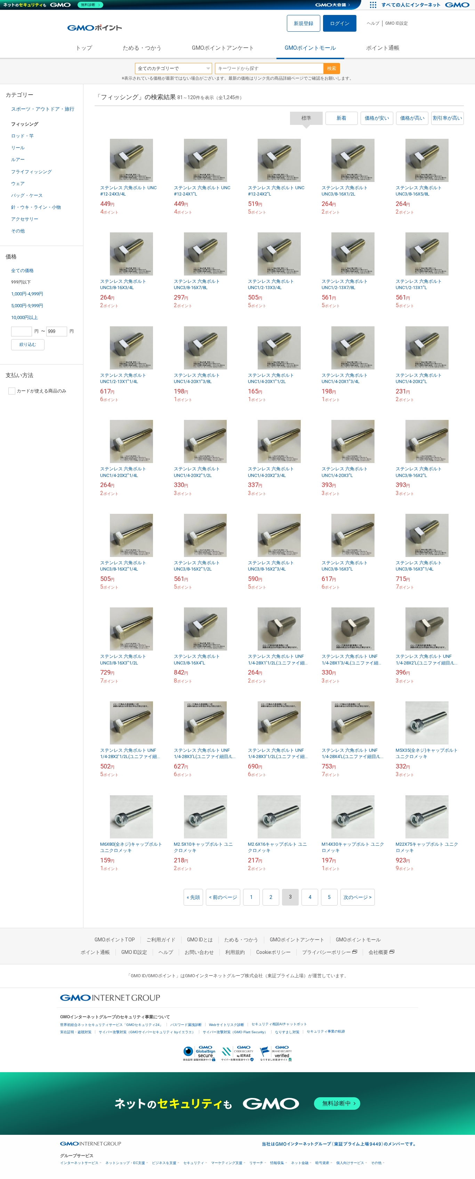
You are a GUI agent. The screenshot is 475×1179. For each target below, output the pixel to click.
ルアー (18, 159)
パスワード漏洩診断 (186, 1025)
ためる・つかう (142, 48)
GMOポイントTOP (115, 939)
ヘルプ (373, 23)
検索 (331, 68)
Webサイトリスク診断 (226, 1025)
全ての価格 (22, 270)
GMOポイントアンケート (223, 48)
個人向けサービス (350, 1163)
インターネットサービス (79, 1163)
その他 (18, 230)
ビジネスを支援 (164, 1163)
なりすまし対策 (287, 1032)
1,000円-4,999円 (27, 293)
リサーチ (256, 1163)
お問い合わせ (199, 952)
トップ (83, 48)
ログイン (339, 23)
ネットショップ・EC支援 (125, 1163)
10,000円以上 (24, 317)
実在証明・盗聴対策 (75, 1032)
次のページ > (358, 897)
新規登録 (303, 23)
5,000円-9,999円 (27, 305)
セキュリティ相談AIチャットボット (279, 1024)
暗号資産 (322, 1163)
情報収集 (277, 1163)
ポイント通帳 (383, 48)
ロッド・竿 (22, 135)
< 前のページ (223, 897)
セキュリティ (193, 1163)
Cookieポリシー (273, 952)
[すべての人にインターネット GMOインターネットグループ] (426, 5)
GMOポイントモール (310, 48)
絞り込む (27, 344)
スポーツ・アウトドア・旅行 (42, 109)
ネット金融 (299, 1163)
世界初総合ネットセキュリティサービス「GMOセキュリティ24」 (111, 1025)
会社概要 (378, 952)
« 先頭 (193, 897)
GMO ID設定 (396, 23)
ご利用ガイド (161, 939)
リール (18, 147)
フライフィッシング (31, 171)
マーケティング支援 (226, 1163)
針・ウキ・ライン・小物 (36, 207)
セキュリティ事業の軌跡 (326, 1031)
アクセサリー (24, 219)
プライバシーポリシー (326, 952)
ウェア (18, 183)
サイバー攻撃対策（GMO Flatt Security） (235, 1032)
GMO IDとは (200, 939)
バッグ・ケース (27, 195)
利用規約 (235, 952)
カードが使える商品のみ (41, 390)
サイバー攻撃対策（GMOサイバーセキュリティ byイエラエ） (147, 1032)
